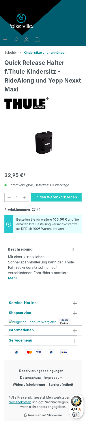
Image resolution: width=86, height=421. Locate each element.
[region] (43, 143)
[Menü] (5, 39)
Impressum (53, 377)
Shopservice (20, 312)
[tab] (41, 263)
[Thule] (43, 103)
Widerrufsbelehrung (29, 384)
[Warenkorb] (37, 39)
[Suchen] (16, 39)
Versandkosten (20, 402)
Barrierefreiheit (61, 384)
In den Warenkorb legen (56, 197)
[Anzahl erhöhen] (24, 197)
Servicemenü (20, 340)
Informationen (21, 330)
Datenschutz (30, 377)
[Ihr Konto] (26, 39)
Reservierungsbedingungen (41, 371)
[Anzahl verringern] (9, 197)
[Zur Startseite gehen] (22, 20)
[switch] (76, 414)
